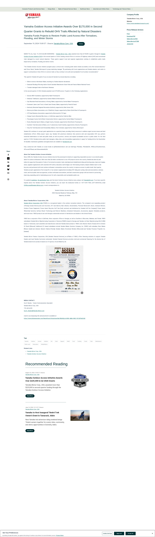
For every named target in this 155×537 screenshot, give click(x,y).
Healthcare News (85, 9)
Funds (85, 341)
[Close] (152, 533)
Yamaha (26, 341)
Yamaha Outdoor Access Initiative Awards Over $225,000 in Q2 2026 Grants (43, 379)
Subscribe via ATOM (133, 41)
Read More (30, 396)
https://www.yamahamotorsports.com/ (138, 23)
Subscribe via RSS (132, 39)
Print (128, 34)
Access (39, 341)
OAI (51, 341)
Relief (68, 341)
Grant (56, 341)
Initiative (46, 341)
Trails (91, 341)
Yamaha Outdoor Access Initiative (36, 354)
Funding (79, 341)
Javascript (130, 44)
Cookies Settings (107, 533)
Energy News (51, 9)
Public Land (27, 344)
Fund (73, 341)
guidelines (34, 180)
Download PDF (131, 36)
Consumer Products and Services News (33, 9)
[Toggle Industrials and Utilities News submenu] (111, 9)
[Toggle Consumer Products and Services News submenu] (46, 9)
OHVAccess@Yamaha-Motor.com (33, 185)
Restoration (35, 344)
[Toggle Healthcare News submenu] (91, 9)
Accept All (130, 533)
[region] (77, 533)
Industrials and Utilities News (101, 9)
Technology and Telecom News (122, 9)
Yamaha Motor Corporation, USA (33, 203)
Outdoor (33, 341)
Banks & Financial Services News (67, 9)
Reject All (119, 533)
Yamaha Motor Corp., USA (63, 43)
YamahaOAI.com (67, 142)
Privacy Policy (60, 535)
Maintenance (98, 341)
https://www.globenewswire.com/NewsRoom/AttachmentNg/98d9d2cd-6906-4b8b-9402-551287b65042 (54, 318)
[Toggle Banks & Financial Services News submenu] (78, 9)
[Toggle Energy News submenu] (56, 9)
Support (62, 341)
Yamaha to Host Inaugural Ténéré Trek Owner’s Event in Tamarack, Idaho (42, 414)
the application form (43, 180)
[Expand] (82, 293)
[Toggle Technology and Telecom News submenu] (132, 9)
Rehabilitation (44, 344)
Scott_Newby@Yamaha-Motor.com (34, 311)
